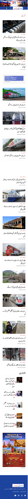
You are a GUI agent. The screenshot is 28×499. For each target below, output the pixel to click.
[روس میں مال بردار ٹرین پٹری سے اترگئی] (14, 94)
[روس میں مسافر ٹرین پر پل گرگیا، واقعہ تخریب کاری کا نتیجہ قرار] (14, 53)
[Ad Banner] (14, 78)
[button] (24, 8)
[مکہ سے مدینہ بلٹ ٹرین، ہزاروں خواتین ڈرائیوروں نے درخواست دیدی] (14, 327)
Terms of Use (23, 491)
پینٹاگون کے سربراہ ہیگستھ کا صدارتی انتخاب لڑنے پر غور (9, 395)
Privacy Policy (16, 491)
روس (21, 34)
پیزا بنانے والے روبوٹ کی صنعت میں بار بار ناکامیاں (9, 424)
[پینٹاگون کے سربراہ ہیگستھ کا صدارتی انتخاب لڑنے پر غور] (19, 393)
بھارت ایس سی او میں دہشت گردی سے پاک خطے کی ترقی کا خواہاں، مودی (10, 382)
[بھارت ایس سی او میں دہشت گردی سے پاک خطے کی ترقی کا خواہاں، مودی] (19, 380)
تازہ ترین (24, 34)
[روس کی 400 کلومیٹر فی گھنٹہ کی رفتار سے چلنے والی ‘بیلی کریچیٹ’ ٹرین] (14, 118)
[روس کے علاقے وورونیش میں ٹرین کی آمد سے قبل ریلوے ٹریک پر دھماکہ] (14, 26)
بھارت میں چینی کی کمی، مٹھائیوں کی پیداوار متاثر (9, 416)
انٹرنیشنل (23, 230)
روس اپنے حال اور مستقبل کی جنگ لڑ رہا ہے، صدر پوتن (9, 406)
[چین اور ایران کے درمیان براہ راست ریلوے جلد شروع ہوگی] (14, 249)
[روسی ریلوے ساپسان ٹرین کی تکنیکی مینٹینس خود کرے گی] (14, 300)
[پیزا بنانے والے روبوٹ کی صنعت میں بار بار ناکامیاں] (19, 424)
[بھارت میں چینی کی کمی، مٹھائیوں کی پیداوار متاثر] (19, 416)
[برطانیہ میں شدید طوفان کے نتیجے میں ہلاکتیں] (14, 354)
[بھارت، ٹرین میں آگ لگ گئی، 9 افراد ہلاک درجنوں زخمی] (14, 222)
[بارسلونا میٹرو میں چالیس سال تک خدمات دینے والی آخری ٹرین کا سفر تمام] (14, 169)
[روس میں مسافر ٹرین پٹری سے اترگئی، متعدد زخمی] (14, 145)
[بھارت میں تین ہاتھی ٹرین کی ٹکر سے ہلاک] (14, 276)
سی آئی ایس (21, 203)
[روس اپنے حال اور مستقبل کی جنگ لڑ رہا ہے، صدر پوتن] (19, 405)
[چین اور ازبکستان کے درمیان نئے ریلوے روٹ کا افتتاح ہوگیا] (14, 195)
